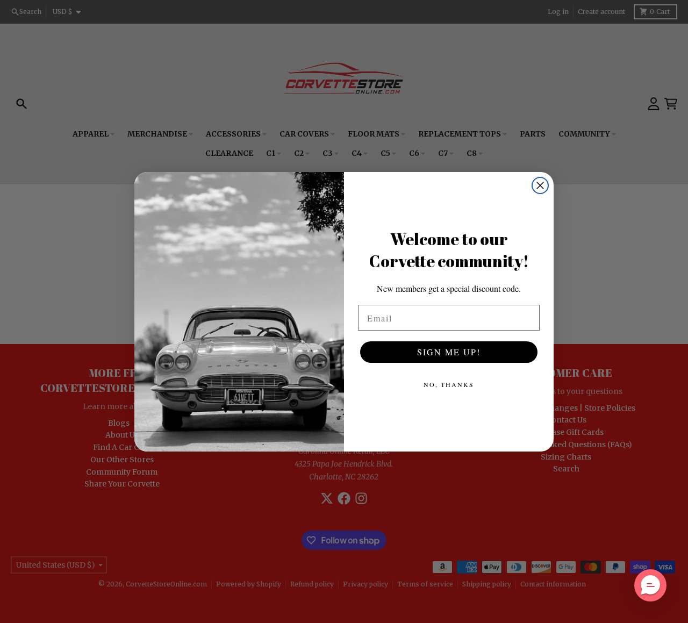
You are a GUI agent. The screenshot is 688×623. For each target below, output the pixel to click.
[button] (650, 585)
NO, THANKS (449, 384)
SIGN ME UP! (449, 351)
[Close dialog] (540, 185)
